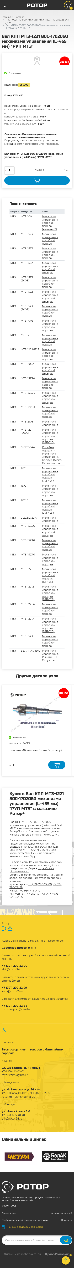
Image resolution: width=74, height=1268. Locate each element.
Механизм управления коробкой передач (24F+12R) (50, 436)
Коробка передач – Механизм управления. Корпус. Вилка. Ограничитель (52, 455)
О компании (9, 1213)
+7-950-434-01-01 (38, 893)
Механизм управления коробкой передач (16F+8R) (50, 575)
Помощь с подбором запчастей (25, 1226)
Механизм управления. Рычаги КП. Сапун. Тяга (50, 655)
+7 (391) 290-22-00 (40, 884)
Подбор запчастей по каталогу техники (25, 1220)
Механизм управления (50, 423)
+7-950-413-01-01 (30, 890)
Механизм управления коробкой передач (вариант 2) (50, 223)
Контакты (66, 1220)
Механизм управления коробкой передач (50, 238)
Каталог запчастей (61, 1213)
